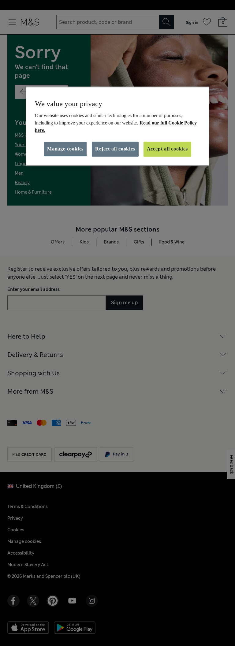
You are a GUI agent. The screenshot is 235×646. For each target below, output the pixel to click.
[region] (117, 126)
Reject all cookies (115, 149)
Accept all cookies (167, 149)
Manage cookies (65, 149)
